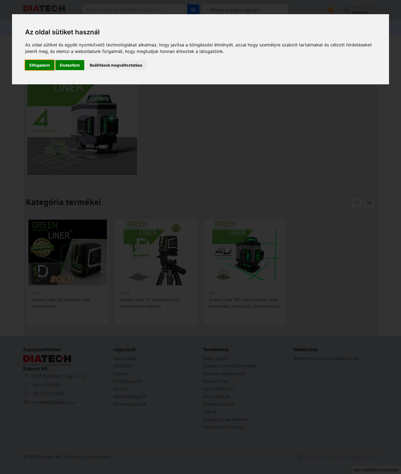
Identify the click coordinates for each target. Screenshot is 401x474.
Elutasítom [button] (70, 65)
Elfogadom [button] (39, 65)
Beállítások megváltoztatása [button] (116, 65)
